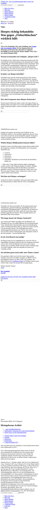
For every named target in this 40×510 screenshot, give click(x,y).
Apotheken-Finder (9, 16)
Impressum (7, 439)
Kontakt (6, 437)
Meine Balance (8, 13)
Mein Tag (4, 23)
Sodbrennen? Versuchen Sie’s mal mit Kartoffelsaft (19, 431)
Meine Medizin (8, 11)
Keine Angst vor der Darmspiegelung (15, 432)
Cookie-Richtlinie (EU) (11, 442)
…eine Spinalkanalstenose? (12, 429)
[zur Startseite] (20, 3)
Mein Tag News (9, 8)
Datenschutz (8, 440)
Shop (6, 18)
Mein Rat (7, 10)
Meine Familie (8, 15)
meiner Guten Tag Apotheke (15, 435)
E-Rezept (7, 506)
